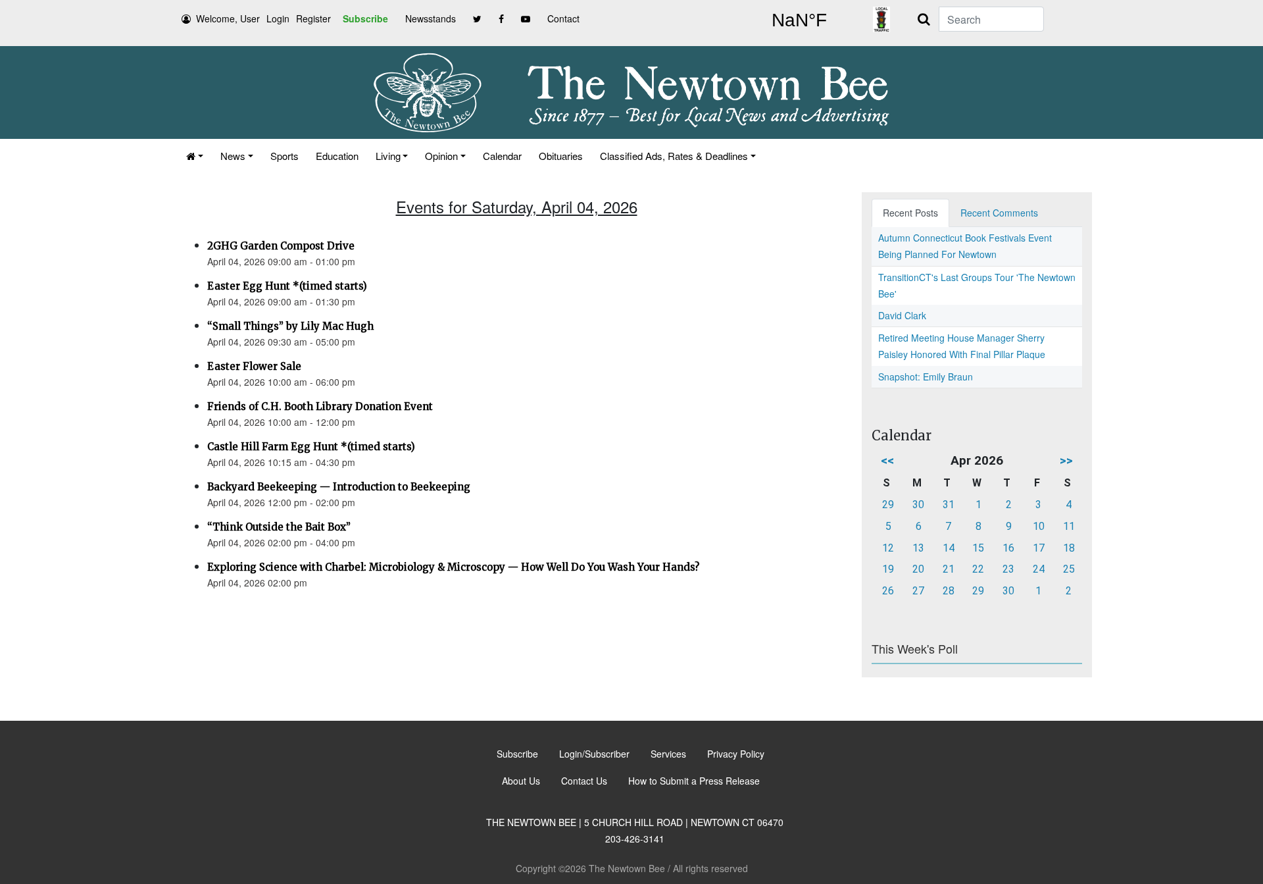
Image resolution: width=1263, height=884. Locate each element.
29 (888, 504)
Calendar (502, 156)
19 (888, 569)
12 (888, 548)
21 (948, 569)
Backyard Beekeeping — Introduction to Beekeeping (338, 487)
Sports (284, 156)
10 (1039, 526)
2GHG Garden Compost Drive (281, 246)
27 (918, 591)
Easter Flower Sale (254, 366)
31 (948, 504)
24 (1039, 569)
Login (277, 18)
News (232, 156)
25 (1069, 569)
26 (888, 591)
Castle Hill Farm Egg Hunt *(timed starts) (311, 446)
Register (313, 18)
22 (978, 569)
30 (918, 504)
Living (388, 156)
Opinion (441, 156)
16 (1008, 548)
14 (948, 548)
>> (1066, 460)
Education (337, 156)
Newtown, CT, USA (799, 20)
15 (978, 548)
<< (887, 460)
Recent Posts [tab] (910, 212)
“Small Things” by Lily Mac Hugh (290, 326)
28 (948, 591)
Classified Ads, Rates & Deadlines (674, 156)
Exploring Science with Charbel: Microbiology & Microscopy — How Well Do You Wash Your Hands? (453, 567)
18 (1069, 548)
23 (1008, 569)
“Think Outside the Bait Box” (279, 527)
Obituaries (561, 156)
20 (918, 569)
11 (1069, 526)
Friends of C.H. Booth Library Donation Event (320, 406)
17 (1039, 548)
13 (918, 548)
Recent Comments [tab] (999, 212)
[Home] (195, 155)
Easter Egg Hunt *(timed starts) (287, 286)
